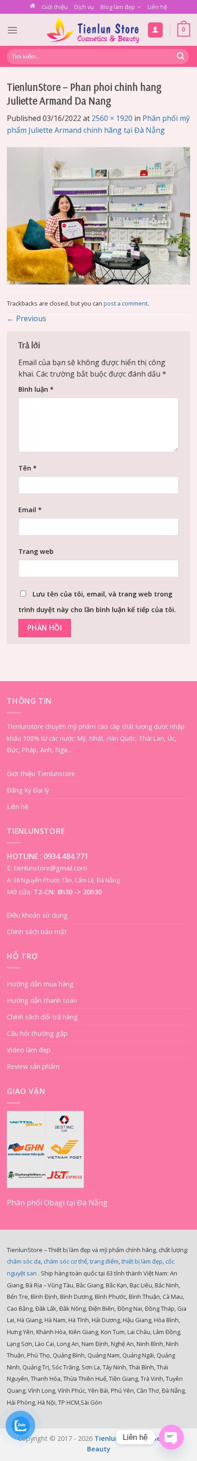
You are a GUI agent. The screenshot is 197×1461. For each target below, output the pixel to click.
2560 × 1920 (112, 118)
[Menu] (12, 30)
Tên (27, 468)
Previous (26, 318)
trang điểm (104, 1261)
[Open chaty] (171, 1437)
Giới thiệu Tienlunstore (41, 773)
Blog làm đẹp (117, 7)
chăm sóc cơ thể (65, 1261)
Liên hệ (157, 7)
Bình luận (36, 389)
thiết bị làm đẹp (142, 1261)
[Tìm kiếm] (180, 57)
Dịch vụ (84, 7)
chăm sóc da (24, 1261)
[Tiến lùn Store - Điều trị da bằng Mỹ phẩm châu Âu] (92, 30)
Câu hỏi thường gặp (37, 1033)
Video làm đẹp (29, 1049)
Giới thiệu (55, 7)
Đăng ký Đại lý (28, 790)
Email (30, 509)
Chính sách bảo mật (37, 931)
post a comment (126, 303)
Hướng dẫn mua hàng (40, 983)
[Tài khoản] (155, 30)
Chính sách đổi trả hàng (42, 1016)
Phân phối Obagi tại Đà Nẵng (57, 1203)
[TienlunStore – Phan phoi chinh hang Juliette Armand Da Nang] (98, 215)
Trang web (36, 551)
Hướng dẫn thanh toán (42, 1000)
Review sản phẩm (33, 1066)
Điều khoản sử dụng (37, 915)
